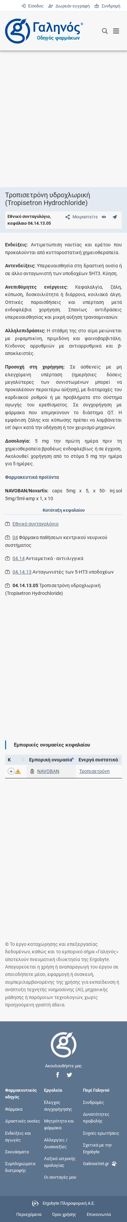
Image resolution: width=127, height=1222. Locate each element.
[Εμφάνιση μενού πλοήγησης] (116, 31)
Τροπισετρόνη (94, 771)
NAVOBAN (48, 771)
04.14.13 (22, 572)
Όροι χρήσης (64, 1214)
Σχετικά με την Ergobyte (97, 1148)
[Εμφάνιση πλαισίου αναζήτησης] (104, 31)
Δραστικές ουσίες (22, 1121)
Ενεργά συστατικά (98, 759)
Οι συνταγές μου (60, 1177)
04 (15, 537)
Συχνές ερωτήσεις (101, 1132)
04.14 (19, 558)
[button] (57, 1074)
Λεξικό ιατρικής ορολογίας (60, 1162)
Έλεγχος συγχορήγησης (58, 1105)
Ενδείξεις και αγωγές (18, 1136)
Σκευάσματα (17, 1151)
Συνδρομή (109, 5)
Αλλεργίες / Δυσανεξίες (55, 1143)
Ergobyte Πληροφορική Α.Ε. (69, 1203)
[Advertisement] (63, 118)
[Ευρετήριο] (104, 216)
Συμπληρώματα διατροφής (20, 1167)
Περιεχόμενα (28, 1214)
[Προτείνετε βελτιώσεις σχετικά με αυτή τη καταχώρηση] (115, 216)
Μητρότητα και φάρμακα (59, 1124)
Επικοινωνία (99, 1214)
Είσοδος (35, 5)
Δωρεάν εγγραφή (72, 5)
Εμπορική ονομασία (50, 759)
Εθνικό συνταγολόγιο (36, 524)
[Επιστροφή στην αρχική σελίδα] (64, 1050)
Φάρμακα (13, 1109)
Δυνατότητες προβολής (96, 1118)
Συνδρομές (93, 1102)
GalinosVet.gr (96, 1163)
